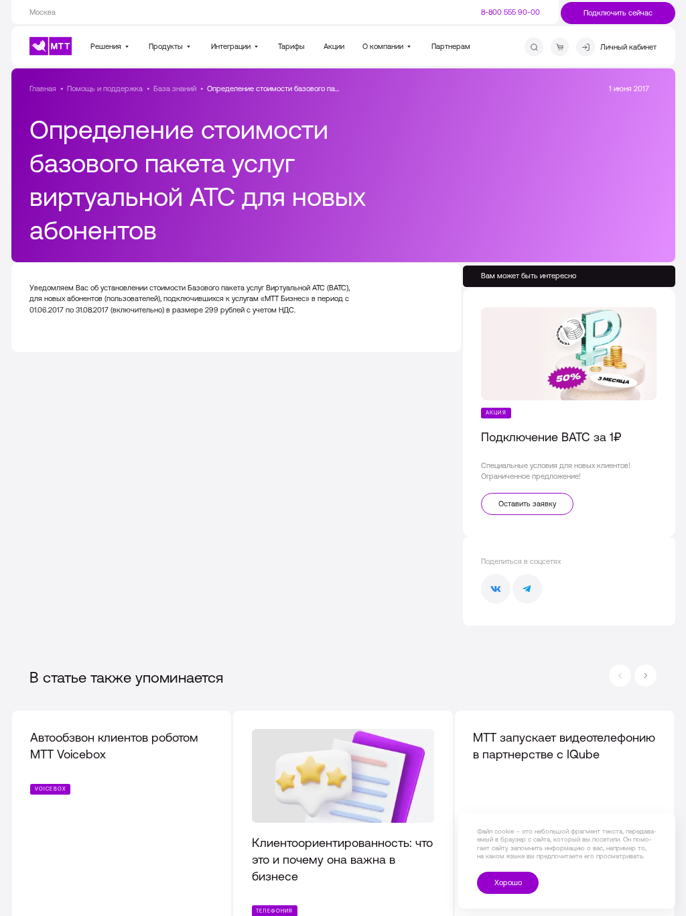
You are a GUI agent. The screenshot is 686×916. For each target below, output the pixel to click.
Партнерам (450, 46)
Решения (106, 46)
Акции (334, 46)
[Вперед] (645, 676)
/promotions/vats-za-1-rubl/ (569, 412)
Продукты (167, 46)
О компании (383, 46)
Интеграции (232, 46)
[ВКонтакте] (495, 589)
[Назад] (620, 676)
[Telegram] (527, 589)
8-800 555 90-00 (510, 12)
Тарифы (291, 46)
